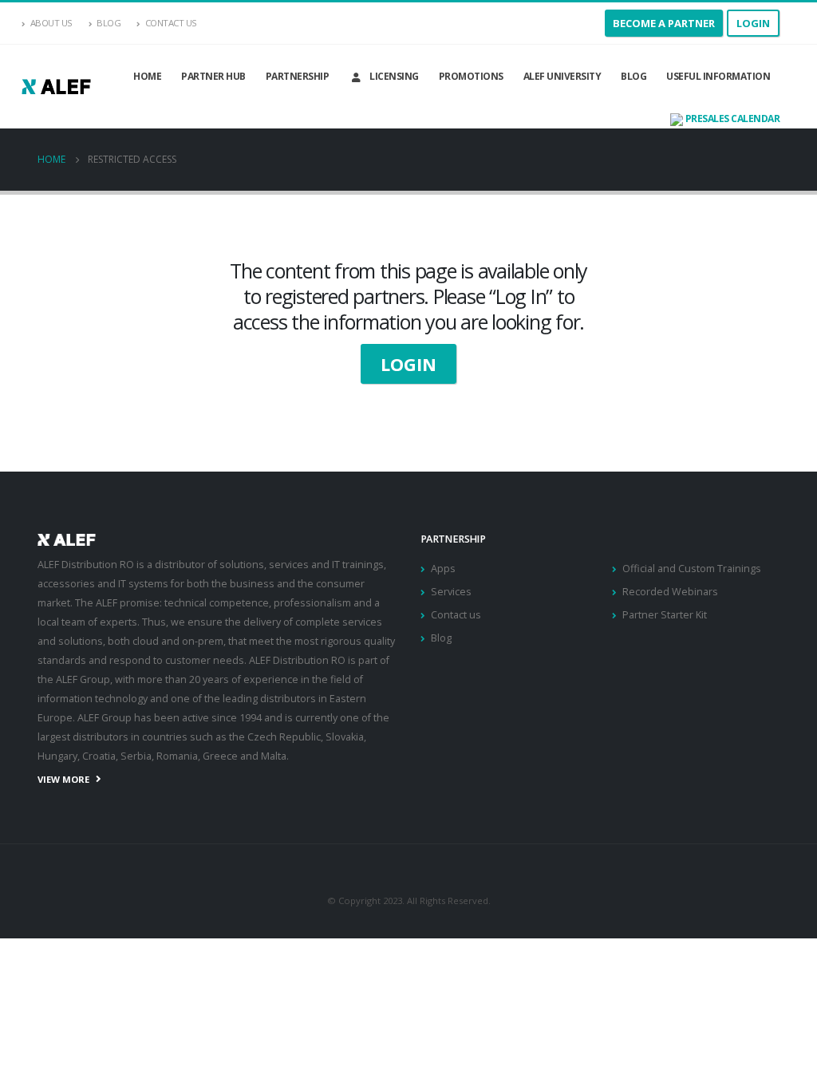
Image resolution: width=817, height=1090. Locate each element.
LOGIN (408, 364)
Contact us (456, 615)
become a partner (664, 23)
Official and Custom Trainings (691, 568)
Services (451, 591)
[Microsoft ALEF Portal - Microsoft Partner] (56, 86)
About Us (51, 23)
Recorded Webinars (670, 591)
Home (147, 76)
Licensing (394, 76)
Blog (108, 23)
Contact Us (171, 23)
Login (753, 23)
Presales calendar (731, 118)
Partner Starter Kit (664, 615)
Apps (443, 568)
